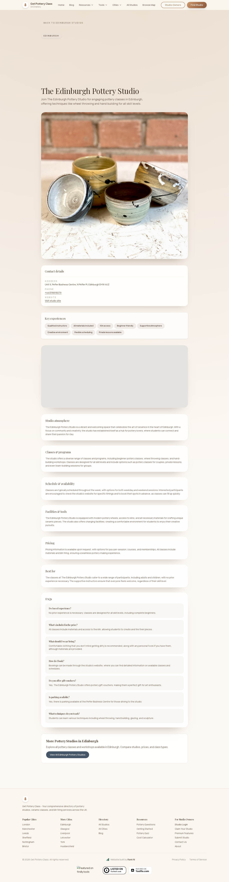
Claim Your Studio (184, 828)
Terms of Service (198, 859)
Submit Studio (182, 837)
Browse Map (149, 4)
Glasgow (64, 828)
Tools (101, 4)
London (26, 824)
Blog (71, 4)
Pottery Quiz (143, 833)
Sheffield (26, 837)
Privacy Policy (179, 859)
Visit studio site (53, 300)
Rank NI (131, 859)
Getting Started (145, 828)
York (62, 841)
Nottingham (28, 841)
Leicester (65, 837)
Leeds (25, 833)
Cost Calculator (145, 837)
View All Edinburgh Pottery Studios (67, 754)
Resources (84, 4)
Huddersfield (67, 846)
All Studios (132, 4)
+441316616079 (53, 292)
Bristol (25, 846)
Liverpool (65, 833)
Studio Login (181, 824)
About (178, 846)
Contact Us (181, 841)
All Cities (103, 828)
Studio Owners (173, 4)
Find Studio (197, 4)
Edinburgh (65, 824)
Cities (115, 4)
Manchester (28, 828)
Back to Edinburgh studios (63, 22)
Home (61, 4)
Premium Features (184, 833)
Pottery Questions (146, 824)
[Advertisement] (114, 63)
